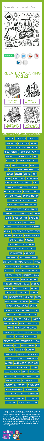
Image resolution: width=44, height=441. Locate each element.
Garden (13, 240)
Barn (7, 165)
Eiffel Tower (15, 222)
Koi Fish (15, 279)
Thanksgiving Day (14, 389)
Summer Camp (20, 385)
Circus (26, 209)
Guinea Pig (29, 253)
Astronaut (25, 152)
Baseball (24, 165)
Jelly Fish (9, 271)
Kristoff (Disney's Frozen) (16, 284)
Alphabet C (11, 143)
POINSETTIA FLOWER (12, 332)
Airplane (10, 139)
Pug (38, 341)
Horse (37, 262)
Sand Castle (20, 363)
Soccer (7, 376)
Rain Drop (20, 350)
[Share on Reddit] (30, 56)
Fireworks (21, 227)
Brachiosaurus (12, 183)
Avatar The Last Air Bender (18, 156)
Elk (24, 222)
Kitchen (17, 275)
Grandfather (28, 244)
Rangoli (21, 354)
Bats (20, 170)
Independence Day (29, 266)
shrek (27, 367)
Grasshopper (16, 253)
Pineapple (31, 328)
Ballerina (11, 161)
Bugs (35, 183)
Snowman (34, 372)
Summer (8, 385)
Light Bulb (11, 293)
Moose (17, 306)
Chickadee (12, 200)
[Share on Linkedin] (19, 62)
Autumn (35, 152)
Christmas (12, 205)
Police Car (28, 332)
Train (23, 394)
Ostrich (8, 319)
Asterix (14, 152)
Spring (36, 376)
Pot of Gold (30, 337)
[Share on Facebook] (17, 56)
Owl (15, 319)
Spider (16, 376)
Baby (35, 156)
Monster (24, 301)
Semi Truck (33, 363)
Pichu (10, 328)
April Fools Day (29, 148)
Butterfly (9, 192)
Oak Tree (22, 315)
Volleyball (11, 403)
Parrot (22, 323)
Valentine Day (18, 398)
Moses (25, 306)
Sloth (25, 372)
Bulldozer (11, 187)
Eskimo (31, 222)
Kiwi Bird (27, 275)
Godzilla (29, 240)
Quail (17, 345)
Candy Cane (15, 196)
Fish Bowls (17, 231)
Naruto (33, 306)
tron (7, 398)
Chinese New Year (27, 200)
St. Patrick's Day (29, 381)
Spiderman (26, 376)
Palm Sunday (25, 319)
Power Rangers (11, 341)
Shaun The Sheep (14, 367)
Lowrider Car (15, 297)
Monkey (14, 301)
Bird (35, 174)
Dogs (15, 218)
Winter (21, 403)
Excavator (9, 227)
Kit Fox (9, 275)
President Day (27, 341)
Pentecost (33, 323)
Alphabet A (21, 139)
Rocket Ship (32, 354)
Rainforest (10, 354)
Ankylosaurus (13, 148)
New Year (11, 315)
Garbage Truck (31, 236)
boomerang (32, 178)
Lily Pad (34, 293)
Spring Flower (13, 381)
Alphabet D (23, 143)
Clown (34, 209)
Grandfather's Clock (18, 249)
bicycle (18, 174)
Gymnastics (12, 257)
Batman (12, 170)
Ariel (6, 152)
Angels (34, 143)
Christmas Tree (13, 209)
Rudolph (10, 359)
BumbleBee (23, 187)
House (8, 266)
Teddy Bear (33, 385)
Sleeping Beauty (12, 372)
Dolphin (24, 218)
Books (22, 178)
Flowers (29, 231)
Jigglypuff (21, 271)
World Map (32, 403)
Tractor (15, 394)
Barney (14, 165)
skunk (34, 367)
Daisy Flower (25, 214)
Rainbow (30, 350)
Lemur (16, 288)
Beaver (10, 174)
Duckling (33, 218)
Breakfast (27, 183)
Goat (21, 240)
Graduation (14, 244)
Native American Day (14, 310)
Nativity (29, 310)
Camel (19, 192)
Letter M (25, 288)
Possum (19, 337)
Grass (33, 249)
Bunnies (33, 187)
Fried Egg (18, 236)
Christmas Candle (27, 205)
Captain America (30, 196)
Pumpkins (8, 345)
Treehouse (33, 394)
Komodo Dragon (29, 279)
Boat (15, 178)
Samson (9, 363)
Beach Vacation (31, 170)
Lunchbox (28, 297)
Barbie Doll (31, 161)
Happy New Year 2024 (22, 262)
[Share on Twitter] (23, 56)
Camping (27, 192)
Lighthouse (23, 293)
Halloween (25, 257)
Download (8, 55)
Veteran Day (32, 398)
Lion (5, 297)
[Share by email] (25, 62)
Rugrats (20, 359)
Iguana (16, 266)
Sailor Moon (32, 359)
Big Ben (27, 174)
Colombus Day (10, 214)
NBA (36, 310)
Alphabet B (33, 139)
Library (34, 288)
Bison (8, 178)
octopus (32, 315)
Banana (20, 161)
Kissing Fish (33, 271)
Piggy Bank (20, 328)
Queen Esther (28, 345)
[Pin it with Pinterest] (36, 56)
